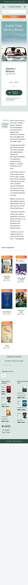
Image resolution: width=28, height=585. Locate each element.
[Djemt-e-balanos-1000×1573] (14, 41)
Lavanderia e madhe (21, 279)
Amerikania (7, 312)
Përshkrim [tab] (5, 120)
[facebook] (2, 365)
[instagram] (4, 365)
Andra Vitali (11, 74)
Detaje (7, 268)
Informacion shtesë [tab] (5, 125)
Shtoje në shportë (15, 92)
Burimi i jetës (21, 311)
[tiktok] (7, 365)
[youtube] (9, 365)
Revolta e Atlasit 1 (7, 277)
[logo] (14, 6)
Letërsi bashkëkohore (16, 98)
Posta (7, 346)
